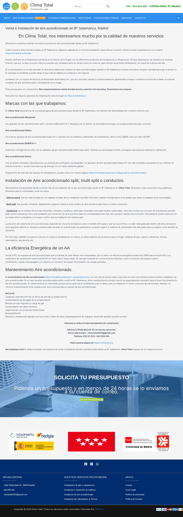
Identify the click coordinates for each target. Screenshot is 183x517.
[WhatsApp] (97, 464)
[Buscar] (108, 6)
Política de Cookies (134, 499)
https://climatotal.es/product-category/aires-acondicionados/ (117, 172)
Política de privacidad (135, 494)
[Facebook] (85, 464)
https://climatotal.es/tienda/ (18, 53)
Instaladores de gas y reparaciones (79, 485)
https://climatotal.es (76, 95)
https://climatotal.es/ (103, 343)
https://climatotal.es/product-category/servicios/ (68, 277)
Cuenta (129, 485)
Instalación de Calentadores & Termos (80, 499)
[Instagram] (91, 464)
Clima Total (41, 4)
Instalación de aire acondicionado (78, 494)
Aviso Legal (131, 490)
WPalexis (99, 509)
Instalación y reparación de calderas (80, 490)
